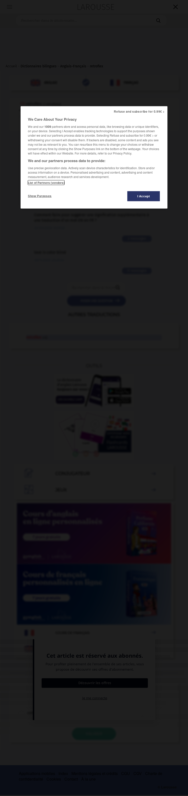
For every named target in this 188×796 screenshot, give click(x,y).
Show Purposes (40, 195)
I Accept (143, 196)
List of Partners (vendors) (46, 182)
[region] (94, 157)
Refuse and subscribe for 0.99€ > (139, 111)
